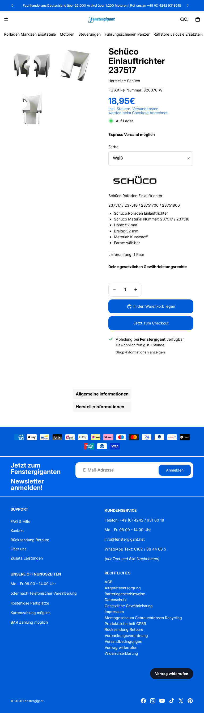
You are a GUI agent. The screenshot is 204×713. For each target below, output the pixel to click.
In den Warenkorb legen (154, 306)
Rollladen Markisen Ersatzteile (30, 34)
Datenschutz (116, 599)
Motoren (67, 34)
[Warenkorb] (197, 19)
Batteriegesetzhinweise (125, 593)
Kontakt (17, 530)
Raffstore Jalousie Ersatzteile (178, 34)
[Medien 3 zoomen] (32, 108)
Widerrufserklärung (121, 653)
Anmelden (175, 470)
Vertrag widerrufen (121, 647)
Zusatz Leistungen (27, 558)
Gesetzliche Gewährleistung (129, 605)
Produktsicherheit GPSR (125, 623)
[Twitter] (181, 701)
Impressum (114, 611)
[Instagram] (153, 701)
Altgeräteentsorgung (123, 588)
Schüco (133, 80)
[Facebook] (143, 701)
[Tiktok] (171, 701)
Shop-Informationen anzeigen (140, 352)
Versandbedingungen (123, 641)
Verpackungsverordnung (126, 635)
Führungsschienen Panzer (127, 34)
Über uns (18, 549)
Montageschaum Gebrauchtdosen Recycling (143, 617)
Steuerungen (89, 34)
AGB (108, 581)
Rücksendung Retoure (30, 539)
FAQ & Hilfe (20, 521)
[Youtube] (162, 701)
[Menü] (6, 19)
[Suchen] (182, 19)
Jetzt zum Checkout (151, 323)
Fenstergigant (33, 701)
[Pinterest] (190, 701)
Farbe (113, 146)
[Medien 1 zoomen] (32, 65)
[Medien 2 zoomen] (74, 65)
